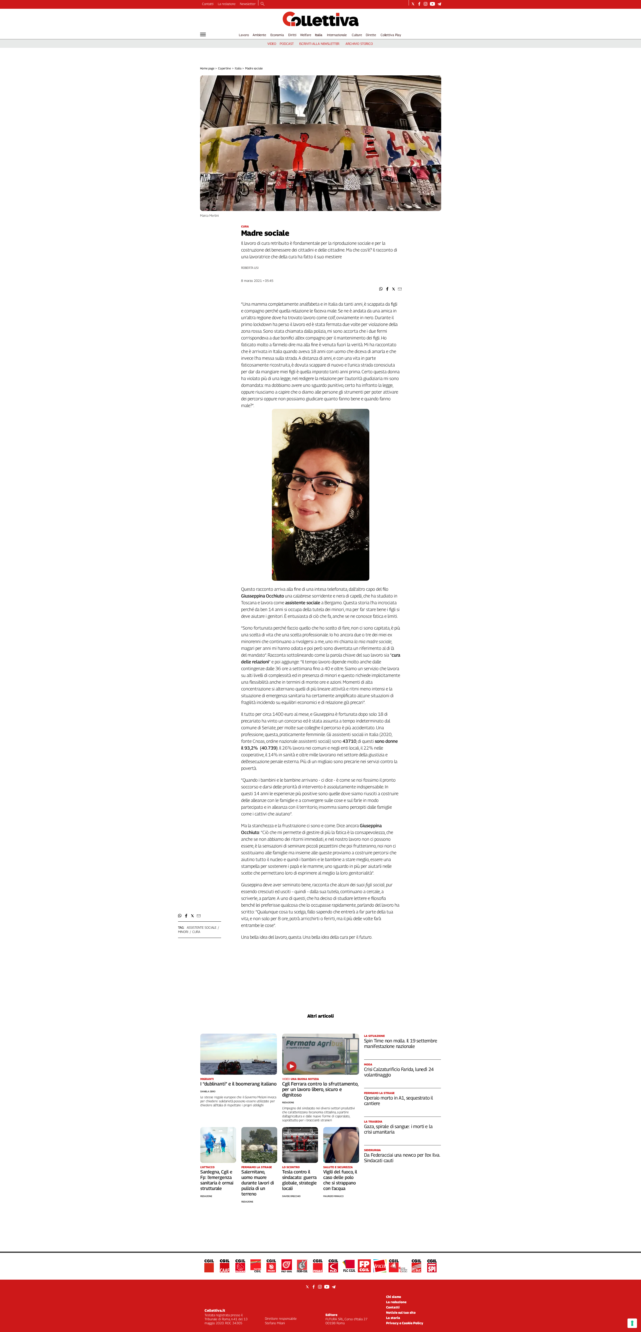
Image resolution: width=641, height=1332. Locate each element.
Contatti (208, 4)
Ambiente (259, 35)
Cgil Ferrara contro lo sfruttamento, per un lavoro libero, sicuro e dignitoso (320, 1089)
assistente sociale (202, 927)
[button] (381, 289)
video (271, 44)
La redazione (227, 4)
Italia (318, 35)
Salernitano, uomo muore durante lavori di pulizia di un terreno (257, 1182)
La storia (393, 1318)
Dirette (371, 35)
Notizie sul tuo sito (401, 1312)
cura (196, 932)
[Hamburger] (203, 34)
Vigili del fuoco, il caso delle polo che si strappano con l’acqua (340, 1180)
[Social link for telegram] (439, 4)
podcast (286, 44)
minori (183, 932)
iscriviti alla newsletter (319, 44)
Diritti (292, 35)
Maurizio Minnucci (333, 1196)
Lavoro (244, 35)
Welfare (305, 35)
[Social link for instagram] (425, 4)
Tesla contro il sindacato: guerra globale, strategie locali (299, 1180)
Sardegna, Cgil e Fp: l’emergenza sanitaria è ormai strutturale (216, 1180)
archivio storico (359, 44)
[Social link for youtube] (432, 4)
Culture (357, 35)
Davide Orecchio (291, 1196)
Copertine (224, 68)
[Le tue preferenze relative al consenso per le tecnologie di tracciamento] (632, 1323)
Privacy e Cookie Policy (404, 1323)
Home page (207, 68)
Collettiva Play (391, 35)
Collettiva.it (215, 1310)
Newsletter (248, 4)
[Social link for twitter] (413, 4)
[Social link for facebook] (419, 4)
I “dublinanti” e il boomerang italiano (238, 1083)
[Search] (262, 4)
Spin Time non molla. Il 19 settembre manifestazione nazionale (400, 1043)
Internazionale (337, 35)
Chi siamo (393, 1297)
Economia (277, 35)
